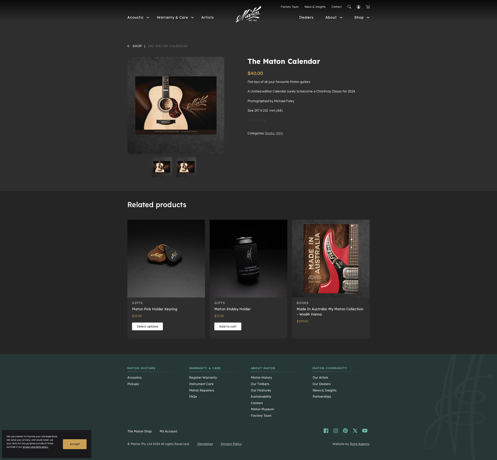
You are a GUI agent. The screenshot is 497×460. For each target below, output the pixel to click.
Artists (207, 17)
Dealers (306, 17)
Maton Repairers (201, 390)
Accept (75, 444)
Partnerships (322, 396)
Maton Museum (262, 409)
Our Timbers (260, 384)
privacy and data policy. (36, 446)
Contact (336, 7)
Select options (147, 326)
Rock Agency (360, 444)
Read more (300, 330)
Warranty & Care (172, 17)
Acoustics (134, 377)
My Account (168, 431)
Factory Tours (290, 7)
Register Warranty (203, 377)
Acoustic (135, 17)
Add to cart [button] (227, 326)
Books (269, 133)
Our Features (261, 390)
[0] (368, 7)
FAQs (193, 396)
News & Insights (315, 7)
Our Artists (320, 377)
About (331, 17)
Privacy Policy (231, 444)
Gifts (279, 133)
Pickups (133, 384)
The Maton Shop (139, 431)
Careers (257, 403)
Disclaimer (205, 444)
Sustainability (261, 396)
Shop (359, 17)
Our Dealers (322, 384)
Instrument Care (201, 384)
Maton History (261, 377)
